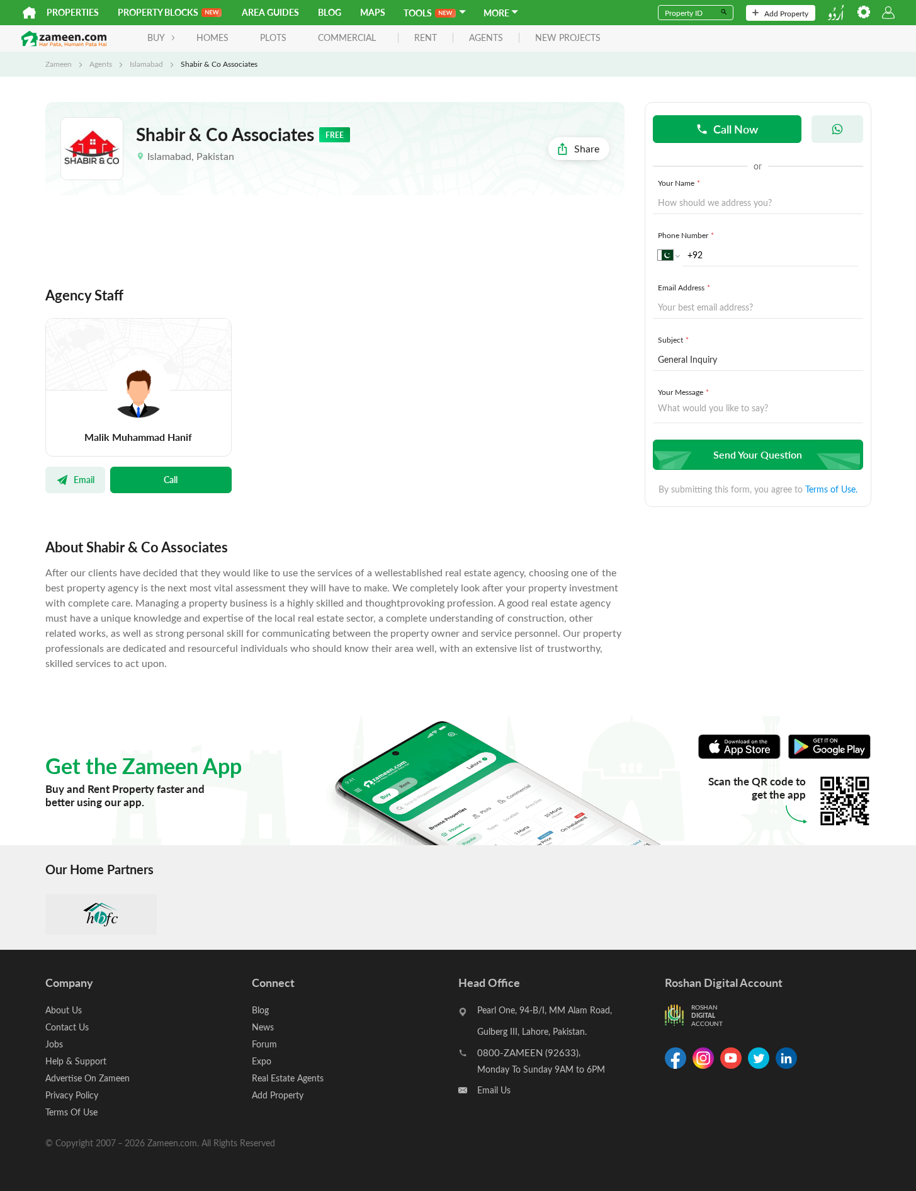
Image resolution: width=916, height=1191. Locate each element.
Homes (212, 37)
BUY (156, 37)
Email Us (494, 1090)
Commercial (347, 37)
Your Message (683, 392)
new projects (568, 38)
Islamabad (146, 64)
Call (171, 479)
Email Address (684, 287)
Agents (100, 64)
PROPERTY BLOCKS (158, 12)
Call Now (735, 129)
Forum (264, 1044)
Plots (273, 37)
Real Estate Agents (288, 1078)
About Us (63, 1010)
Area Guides (270, 12)
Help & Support (75, 1061)
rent (425, 38)
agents (486, 38)
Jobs (54, 1044)
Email (84, 479)
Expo (261, 1061)
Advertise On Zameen (87, 1078)
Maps (372, 12)
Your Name (679, 182)
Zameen (58, 64)
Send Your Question (757, 454)
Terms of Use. (831, 489)
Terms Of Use (71, 1112)
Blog (329, 12)
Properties (73, 12)
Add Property (786, 13)
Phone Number (686, 235)
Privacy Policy (71, 1095)
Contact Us (67, 1027)
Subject (673, 339)
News (263, 1027)
